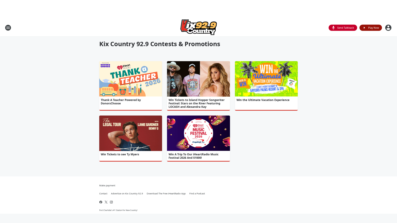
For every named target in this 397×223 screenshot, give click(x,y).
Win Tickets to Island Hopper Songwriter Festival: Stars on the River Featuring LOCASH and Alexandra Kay (197, 103)
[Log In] (388, 28)
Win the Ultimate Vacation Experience (263, 100)
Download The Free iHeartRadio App (166, 193)
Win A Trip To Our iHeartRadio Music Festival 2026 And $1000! (194, 156)
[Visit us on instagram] (111, 202)
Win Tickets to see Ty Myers (120, 154)
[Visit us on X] (106, 202)
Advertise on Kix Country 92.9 (127, 193)
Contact (103, 193)
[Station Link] (198, 28)
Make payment (107, 185)
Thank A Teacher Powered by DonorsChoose (121, 101)
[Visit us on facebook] (101, 202)
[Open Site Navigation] (8, 28)
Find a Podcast (197, 193)
